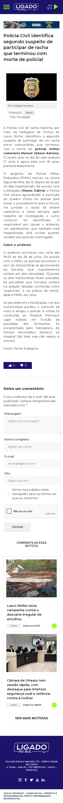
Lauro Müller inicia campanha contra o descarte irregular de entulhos (24, 612)
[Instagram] (20, 780)
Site (7, 473)
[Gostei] (10, 365)
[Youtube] (37, 780)
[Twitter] (31, 780)
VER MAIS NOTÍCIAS (31, 718)
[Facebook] (25, 780)
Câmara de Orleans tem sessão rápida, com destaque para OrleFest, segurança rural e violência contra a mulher (28, 689)
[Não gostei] (22, 365)
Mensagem (12, 413)
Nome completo (16, 439)
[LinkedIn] (43, 780)
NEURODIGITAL (12, 798)
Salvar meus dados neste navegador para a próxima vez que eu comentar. (34, 494)
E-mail (9, 456)
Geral (14, 626)
